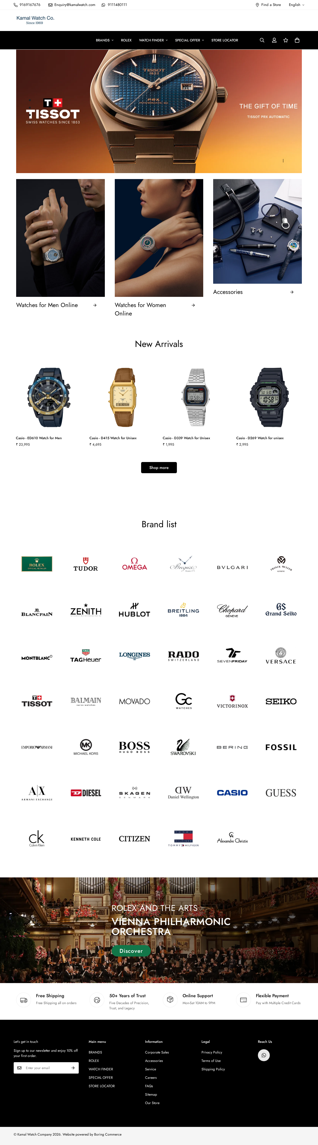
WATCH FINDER (151, 40)
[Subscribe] (73, 1068)
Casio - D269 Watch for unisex (260, 437)
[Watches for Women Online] (193, 309)
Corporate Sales (157, 1052)
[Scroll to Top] (308, 1118)
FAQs (149, 1085)
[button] (297, 40)
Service (150, 1069)
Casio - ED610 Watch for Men (39, 437)
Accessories (228, 292)
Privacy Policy (211, 1052)
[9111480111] (264, 1055)
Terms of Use (211, 1060)
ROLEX (126, 40)
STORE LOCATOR (224, 40)
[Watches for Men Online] (95, 305)
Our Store (152, 1102)
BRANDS (103, 40)
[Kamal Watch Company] (35, 20)
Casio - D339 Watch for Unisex (186, 437)
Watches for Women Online (140, 309)
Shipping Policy (213, 1069)
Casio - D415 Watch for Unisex (113, 437)
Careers (151, 1077)
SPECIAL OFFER (187, 40)
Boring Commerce (107, 1134)
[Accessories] (292, 292)
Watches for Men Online (47, 305)
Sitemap (151, 1094)
